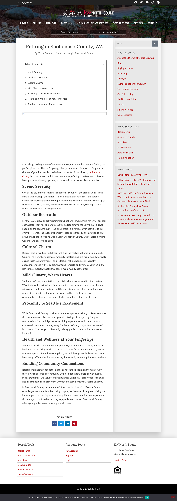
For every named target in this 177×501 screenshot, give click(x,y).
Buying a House (125, 68)
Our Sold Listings (125, 94)
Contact (152, 23)
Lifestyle (51, 23)
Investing (122, 73)
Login (68, 460)
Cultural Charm (35, 82)
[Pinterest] (158, 2)
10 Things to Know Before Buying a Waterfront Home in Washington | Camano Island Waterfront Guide (135, 197)
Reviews (138, 23)
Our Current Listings (127, 89)
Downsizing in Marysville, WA (132, 174)
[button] (103, 64)
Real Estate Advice (126, 99)
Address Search (125, 152)
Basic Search (123, 132)
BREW (85, 489)
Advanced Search (126, 137)
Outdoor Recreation (38, 77)
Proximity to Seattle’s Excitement (44, 93)
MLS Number (124, 147)
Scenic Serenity (34, 72)
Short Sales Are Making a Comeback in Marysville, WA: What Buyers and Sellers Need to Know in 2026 (135, 219)
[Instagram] (152, 2)
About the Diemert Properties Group (135, 58)
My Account (72, 450)
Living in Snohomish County (80, 53)
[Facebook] (136, 2)
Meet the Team (121, 23)
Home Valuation (125, 157)
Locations (67, 23)
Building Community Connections (44, 104)
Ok (147, 497)
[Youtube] (147, 2)
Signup (69, 455)
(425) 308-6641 (121, 460)
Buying (24, 23)
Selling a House (125, 109)
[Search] (155, 44)
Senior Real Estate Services (92, 23)
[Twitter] (141, 2)
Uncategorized (124, 115)
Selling (37, 23)
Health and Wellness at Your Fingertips (47, 98)
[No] (173, 497)
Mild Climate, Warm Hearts (42, 88)
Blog (119, 63)
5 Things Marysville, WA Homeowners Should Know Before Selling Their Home (136, 184)
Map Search (123, 142)
